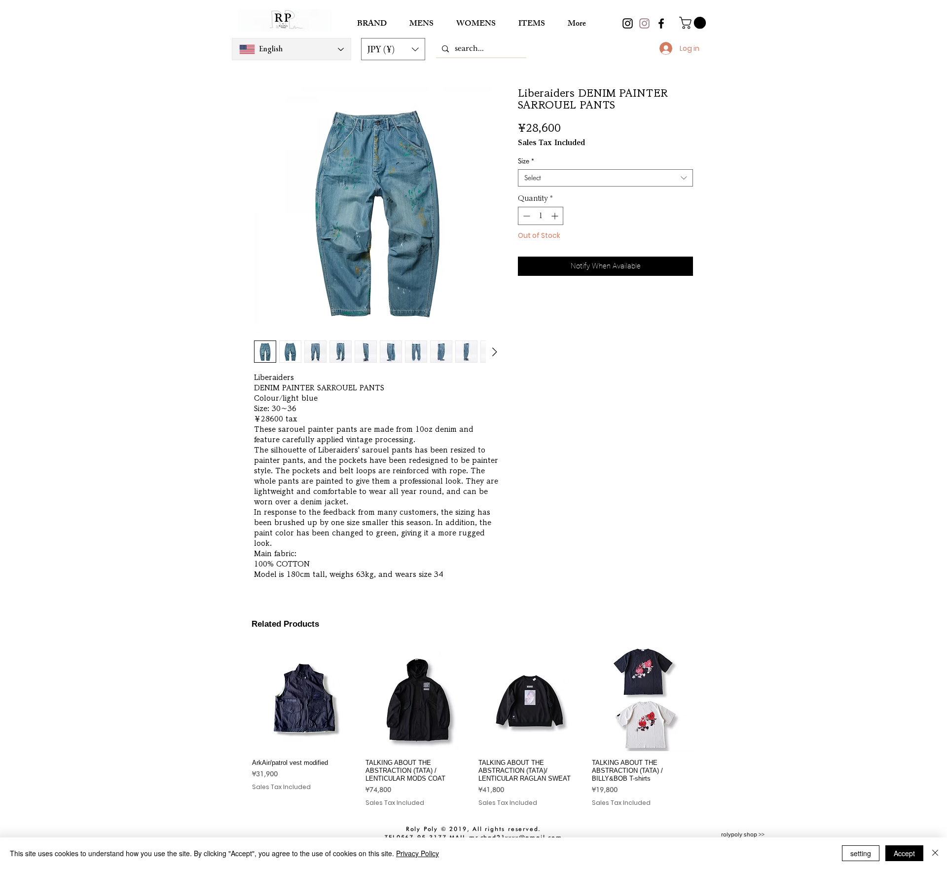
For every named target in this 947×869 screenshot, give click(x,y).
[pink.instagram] (644, 23)
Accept (904, 853)
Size (526, 161)
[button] (393, 49)
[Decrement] (525, 216)
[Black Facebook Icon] (661, 23)
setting (860, 853)
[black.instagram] (627, 23)
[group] (473, 727)
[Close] (935, 853)
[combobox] (605, 178)
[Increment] (555, 216)
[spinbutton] (540, 216)
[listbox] (393, 49)
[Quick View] (304, 699)
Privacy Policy (417, 853)
